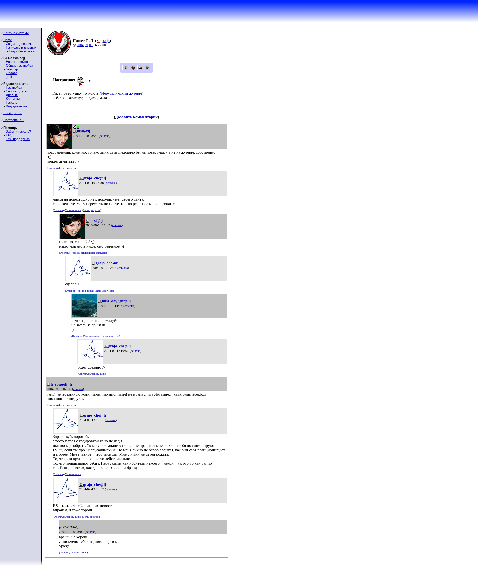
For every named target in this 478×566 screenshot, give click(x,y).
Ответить (52, 168)
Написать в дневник (21, 47)
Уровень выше (73, 210)
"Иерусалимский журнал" (121, 93)
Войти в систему (16, 33)
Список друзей (17, 91)
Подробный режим (23, 51)
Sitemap (12, 69)
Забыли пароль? (18, 131)
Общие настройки (19, 65)
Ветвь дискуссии (67, 168)
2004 (80, 45)
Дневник (12, 95)
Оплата (11, 73)
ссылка (104, 136)
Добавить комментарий (136, 117)
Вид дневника (16, 106)
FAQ (9, 135)
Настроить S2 (13, 120)
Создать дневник (19, 44)
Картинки (13, 99)
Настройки (14, 87)
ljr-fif (9, 77)
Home (7, 40)
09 (86, 45)
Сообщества (12, 113)
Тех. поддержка (18, 139)
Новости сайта (17, 62)
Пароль (11, 102)
